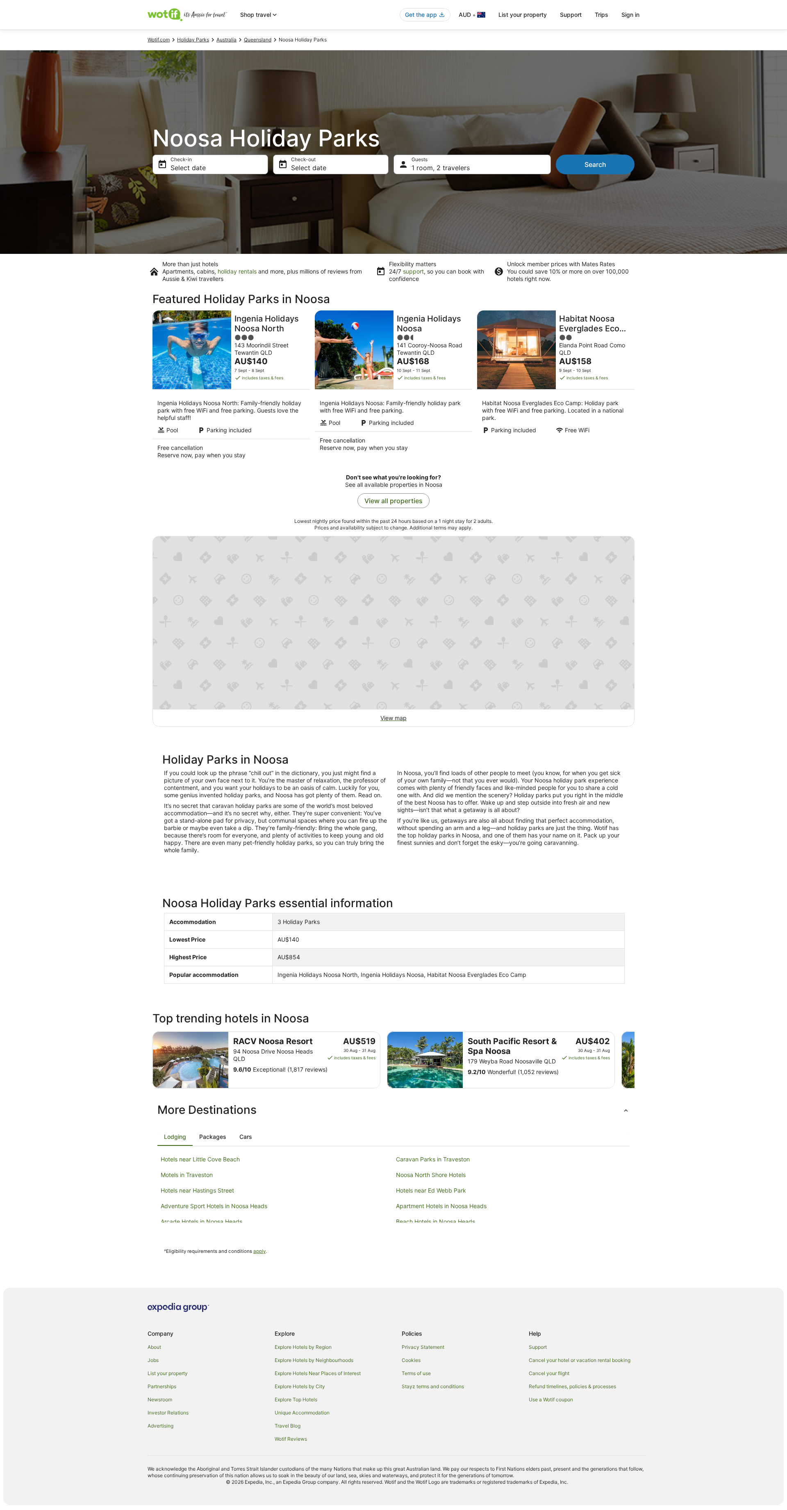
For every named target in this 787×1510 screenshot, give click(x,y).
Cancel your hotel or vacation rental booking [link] (579, 1360)
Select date (188, 168)
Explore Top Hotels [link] (296, 1399)
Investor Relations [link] (168, 1413)
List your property (522, 14)
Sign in (630, 14)
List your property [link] (168, 1373)
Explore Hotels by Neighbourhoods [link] (314, 1360)
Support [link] (538, 1347)
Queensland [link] (257, 39)
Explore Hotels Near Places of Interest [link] (318, 1373)
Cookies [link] (411, 1360)
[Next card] (634, 1060)
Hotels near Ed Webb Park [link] (431, 1190)
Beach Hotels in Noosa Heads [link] (435, 1221)
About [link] (154, 1347)
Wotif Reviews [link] (291, 1439)
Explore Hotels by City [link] (300, 1386)
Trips (601, 14)
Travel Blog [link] (287, 1426)
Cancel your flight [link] (549, 1373)
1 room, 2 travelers (441, 168)
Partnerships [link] (162, 1386)
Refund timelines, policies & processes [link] (572, 1386)
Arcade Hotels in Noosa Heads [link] (201, 1221)
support (413, 271)
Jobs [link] (153, 1360)
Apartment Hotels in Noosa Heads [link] (441, 1205)
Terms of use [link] (416, 1373)
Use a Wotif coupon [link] (551, 1399)
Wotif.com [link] (159, 39)
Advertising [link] (160, 1426)
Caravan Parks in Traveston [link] (433, 1159)
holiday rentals (237, 271)
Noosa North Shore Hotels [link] (431, 1174)
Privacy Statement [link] (423, 1347)
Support (571, 14)
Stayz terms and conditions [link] (433, 1386)
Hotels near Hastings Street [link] (197, 1190)
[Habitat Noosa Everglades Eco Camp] (556, 387)
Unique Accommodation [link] (302, 1413)
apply (259, 1251)
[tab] (175, 1137)
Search (595, 164)
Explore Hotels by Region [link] (303, 1347)
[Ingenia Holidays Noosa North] (231, 387)
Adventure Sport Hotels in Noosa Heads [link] (214, 1205)
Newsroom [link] (160, 1399)
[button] (393, 1109)
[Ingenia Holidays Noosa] (393, 387)
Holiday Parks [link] (193, 39)
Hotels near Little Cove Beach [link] (200, 1159)
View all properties (393, 501)
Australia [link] (226, 39)
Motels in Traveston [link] (187, 1174)
